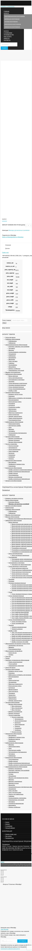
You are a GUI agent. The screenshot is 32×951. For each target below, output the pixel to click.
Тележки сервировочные (19, 627)
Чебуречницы (12, 699)
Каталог (7, 824)
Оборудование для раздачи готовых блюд (17, 643)
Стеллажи (11, 581)
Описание (8, 245)
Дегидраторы (12, 682)
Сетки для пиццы (10, 667)
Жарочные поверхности (15, 684)
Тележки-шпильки (17, 629)
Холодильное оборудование (13, 757)
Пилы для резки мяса (14, 792)
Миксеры (11, 744)
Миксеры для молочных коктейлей (19, 230)
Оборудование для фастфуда (13, 651)
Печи (9, 748)
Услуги (7, 822)
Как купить (8, 836)
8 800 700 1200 (6, 848)
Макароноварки (13, 689)
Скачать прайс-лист (11, 834)
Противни (11, 579)
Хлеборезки (11, 755)
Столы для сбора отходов (19, 621)
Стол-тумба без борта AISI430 (20, 612)
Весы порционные (17, 708)
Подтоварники (12, 557)
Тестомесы (11, 754)
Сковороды (18, 728)
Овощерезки (12, 789)
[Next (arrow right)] (2, 879)
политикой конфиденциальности (10, 949)
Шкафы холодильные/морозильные (19, 763)
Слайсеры (11, 796)
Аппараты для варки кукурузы (14, 498)
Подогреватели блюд (14, 649)
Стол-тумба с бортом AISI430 (20, 614)
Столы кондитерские (18, 623)
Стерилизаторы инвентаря (16, 665)
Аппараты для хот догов (15, 671)
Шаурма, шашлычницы (15, 700)
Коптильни (11, 687)
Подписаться (6, 490)
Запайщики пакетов (14, 739)
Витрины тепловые (14, 713)
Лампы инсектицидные (15, 662)
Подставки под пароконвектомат (21, 564)
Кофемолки (11, 513)
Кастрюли (18, 722)
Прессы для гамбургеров (15, 794)
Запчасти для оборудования (13, 506)
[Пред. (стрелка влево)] (1, 873)
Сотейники (18, 730)
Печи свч (8, 656)
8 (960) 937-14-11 (7, 850)
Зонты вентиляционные (15, 553)
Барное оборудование (11, 500)
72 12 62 (22, 848)
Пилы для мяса (12, 790)
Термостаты (11, 695)
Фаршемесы (12, 805)
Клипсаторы (12, 741)
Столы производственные (16, 596)
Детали (7, 248)
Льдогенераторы (13, 759)
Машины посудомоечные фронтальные (20, 518)
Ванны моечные (13, 522)
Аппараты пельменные (15, 768)
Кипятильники (9, 507)
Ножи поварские (19, 724)
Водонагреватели (13, 676)
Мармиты (11, 647)
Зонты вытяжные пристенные (20, 555)
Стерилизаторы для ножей (16, 800)
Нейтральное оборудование (13, 520)
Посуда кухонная (16, 732)
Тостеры (10, 654)
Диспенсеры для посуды (15, 645)
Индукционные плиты (14, 686)
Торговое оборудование (12, 702)
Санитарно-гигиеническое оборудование (17, 660)
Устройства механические (16, 803)
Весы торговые (16, 710)
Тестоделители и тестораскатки (17, 752)
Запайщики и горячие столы (16, 737)
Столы (10, 592)
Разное (7, 658)
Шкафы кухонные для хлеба (20, 642)
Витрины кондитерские (15, 711)
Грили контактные (13, 680)
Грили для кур (12, 653)
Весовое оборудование (15, 704)
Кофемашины (12, 511)
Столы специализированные (16, 619)
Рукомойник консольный (19, 548)
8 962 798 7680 (15, 848)
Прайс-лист (5, 252)
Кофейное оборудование (12, 509)
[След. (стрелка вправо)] (2, 873)
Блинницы (11, 673)
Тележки (11, 625)
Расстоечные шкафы (14, 750)
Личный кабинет (10, 828)
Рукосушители (12, 664)
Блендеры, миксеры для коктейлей (18, 770)
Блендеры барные (13, 502)
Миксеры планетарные (15, 781)
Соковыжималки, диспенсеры (17, 798)
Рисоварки (11, 693)
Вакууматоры (12, 735)
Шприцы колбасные (14, 807)
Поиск (4, 322)
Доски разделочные (21, 721)
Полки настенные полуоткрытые (21, 572)
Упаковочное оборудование (13, 733)
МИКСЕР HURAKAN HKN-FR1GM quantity (13, 225)
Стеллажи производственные (17, 583)
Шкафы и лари (12, 631)
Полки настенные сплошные (20, 574)
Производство (9, 838)
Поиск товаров (6, 320)
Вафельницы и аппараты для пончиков (19, 675)
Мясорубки (11, 785)
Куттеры (10, 774)
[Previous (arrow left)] (1, 879)
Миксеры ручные (13, 783)
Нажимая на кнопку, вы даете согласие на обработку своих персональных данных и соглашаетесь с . (16, 947)
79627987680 (4, 929)
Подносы (17, 726)
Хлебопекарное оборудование (14, 743)
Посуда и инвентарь (14, 715)
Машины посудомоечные (12, 515)
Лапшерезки (12, 776)
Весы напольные (17, 706)
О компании (8, 826)
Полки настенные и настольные (17, 566)
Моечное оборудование (12, 517)
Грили (10, 678)
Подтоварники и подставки (16, 563)
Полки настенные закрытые (20, 568)
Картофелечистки (13, 772)
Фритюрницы (12, 697)
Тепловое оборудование (12, 669)
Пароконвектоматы (14, 746)
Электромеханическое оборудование (16, 767)
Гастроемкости (19, 719)
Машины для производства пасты (18, 778)
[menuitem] (7, 13)
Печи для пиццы (13, 691)
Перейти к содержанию (7, 6)
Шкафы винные (13, 761)
